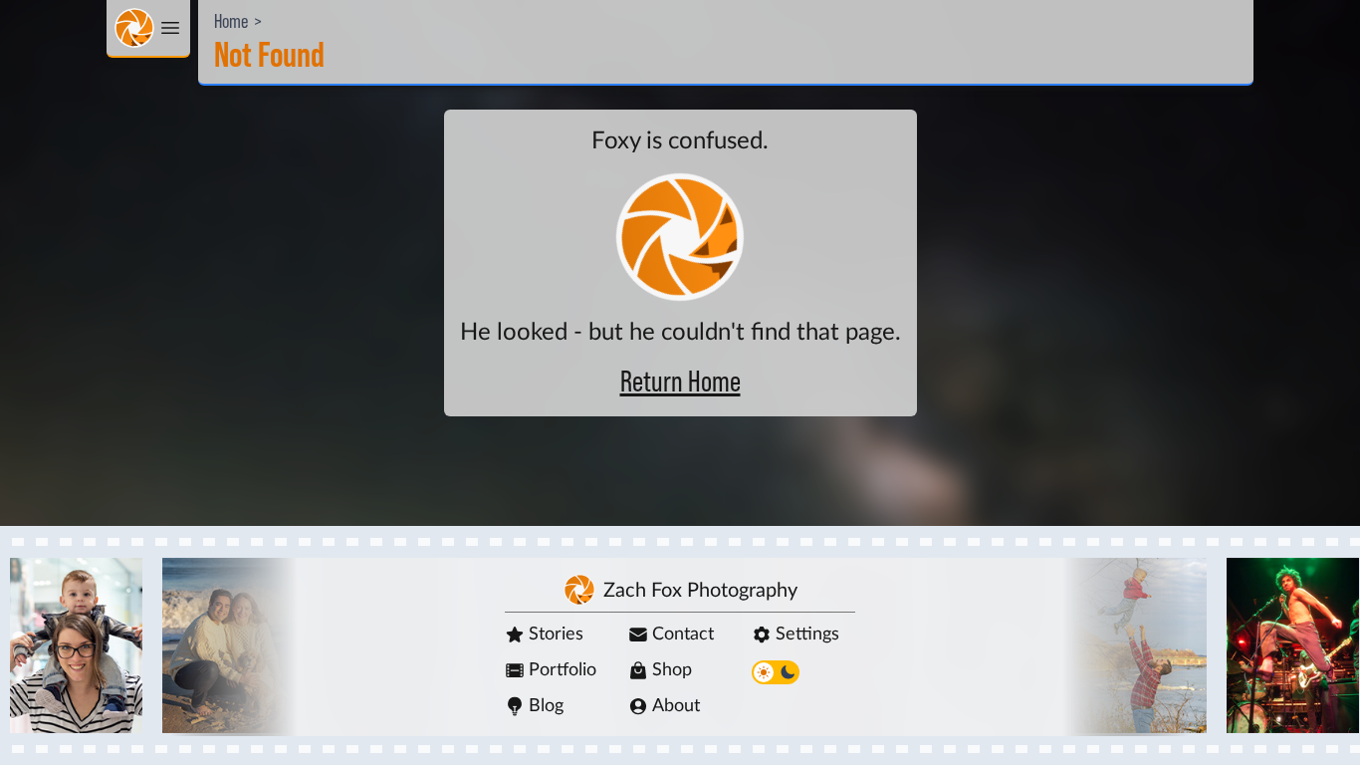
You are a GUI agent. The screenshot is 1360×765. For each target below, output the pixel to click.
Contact (683, 634)
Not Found (269, 56)
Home (231, 22)
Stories (556, 634)
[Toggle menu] (148, 29)
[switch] (775, 672)
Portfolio (562, 670)
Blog (546, 706)
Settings (807, 634)
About (676, 706)
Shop (672, 670)
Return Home (680, 382)
